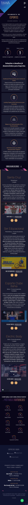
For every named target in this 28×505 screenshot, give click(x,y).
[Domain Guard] (14, 457)
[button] (12, 220)
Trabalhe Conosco (20, 495)
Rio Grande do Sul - (14, 485)
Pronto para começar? (14, 466)
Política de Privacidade (9, 495)
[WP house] (10, 454)
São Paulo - (14, 474)
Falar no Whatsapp (14, 475)
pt (25, 7)
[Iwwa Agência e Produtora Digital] (5, 3)
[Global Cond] (18, 453)
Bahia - (14, 480)
